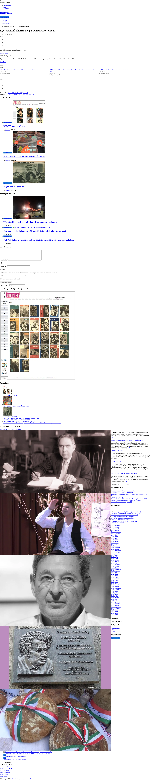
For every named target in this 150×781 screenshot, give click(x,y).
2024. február (114, 543)
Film (4, 7)
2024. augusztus (115, 533)
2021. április (114, 596)
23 (9, 772)
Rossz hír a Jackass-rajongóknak (120, 519)
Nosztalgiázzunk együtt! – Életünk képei (122, 492)
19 (2, 772)
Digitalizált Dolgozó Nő (13, 187)
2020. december (115, 602)
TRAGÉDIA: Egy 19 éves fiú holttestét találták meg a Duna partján (115, 69)
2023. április (114, 558)
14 (6, 770)
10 (11, 768)
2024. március (115, 541)
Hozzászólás (4, 260)
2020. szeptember (116, 607)
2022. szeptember (116, 569)
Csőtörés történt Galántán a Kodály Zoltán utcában (17, 419)
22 (8, 772)
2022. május (114, 575)
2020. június (114, 611)
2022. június (114, 574)
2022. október (115, 568)
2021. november (115, 585)
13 (4, 770)
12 (2, 770)
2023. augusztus (115, 552)
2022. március (115, 578)
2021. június (114, 593)
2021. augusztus (115, 589)
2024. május (114, 538)
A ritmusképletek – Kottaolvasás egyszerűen (123, 491)
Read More (3, 62)
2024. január (114, 544)
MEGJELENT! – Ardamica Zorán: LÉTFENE (24, 156)
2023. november (115, 547)
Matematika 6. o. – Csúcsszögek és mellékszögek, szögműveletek (129, 499)
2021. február (114, 599)
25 (1, 774)
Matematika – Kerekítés (117, 497)
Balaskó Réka (4, 53)
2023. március (115, 560)
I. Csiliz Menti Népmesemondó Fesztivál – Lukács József (127, 440)
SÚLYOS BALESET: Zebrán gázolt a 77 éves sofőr (20, 94)
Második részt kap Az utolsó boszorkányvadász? (124, 515)
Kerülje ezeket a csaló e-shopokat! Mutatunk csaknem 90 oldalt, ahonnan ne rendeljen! (27, 753)
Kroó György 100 (116, 461)
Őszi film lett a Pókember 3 (118, 522)
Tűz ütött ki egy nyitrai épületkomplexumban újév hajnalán (30, 222)
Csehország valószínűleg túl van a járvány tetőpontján (126, 513)
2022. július (114, 572)
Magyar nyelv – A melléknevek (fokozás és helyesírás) (126, 500)
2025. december (115, 525)
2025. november (115, 527)
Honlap (2, 269)
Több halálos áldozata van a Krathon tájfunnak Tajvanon (19, 421)
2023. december (115, 546)
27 (4, 774)
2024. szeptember (116, 532)
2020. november (115, 603)
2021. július (114, 591)
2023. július (114, 554)
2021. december (115, 583)
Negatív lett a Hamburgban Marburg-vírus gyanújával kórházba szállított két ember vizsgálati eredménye (32, 423)
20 (4, 772)
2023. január (114, 563)
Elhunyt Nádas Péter (116, 450)
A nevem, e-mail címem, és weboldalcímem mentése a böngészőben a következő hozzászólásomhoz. (29, 272)
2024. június (114, 536)
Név (1, 263)
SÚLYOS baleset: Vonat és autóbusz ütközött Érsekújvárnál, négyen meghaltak (38, 240)
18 (1, 772)
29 (8, 774)
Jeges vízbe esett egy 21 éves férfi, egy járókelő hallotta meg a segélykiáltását (19, 69)
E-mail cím (3, 266)
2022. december (115, 564)
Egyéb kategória (7, 5)
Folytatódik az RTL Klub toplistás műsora (122, 518)
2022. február (114, 580)
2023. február (114, 561)
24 (11, 772)
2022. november (115, 566)
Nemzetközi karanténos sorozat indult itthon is (123, 516)
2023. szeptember (116, 550)
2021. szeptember (116, 588)
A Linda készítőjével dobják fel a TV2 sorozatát (124, 521)
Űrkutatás (6, 8)
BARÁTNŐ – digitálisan (14, 126)
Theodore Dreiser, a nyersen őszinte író (10, 429)
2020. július (114, 610)
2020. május (114, 613)
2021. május (114, 594)
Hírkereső (13, 779)
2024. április (114, 539)
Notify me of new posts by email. (11, 279)
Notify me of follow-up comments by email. (14, 276)
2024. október (115, 530)
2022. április (114, 577)
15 (8, 770)
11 (1, 770)
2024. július (114, 535)
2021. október (115, 586)
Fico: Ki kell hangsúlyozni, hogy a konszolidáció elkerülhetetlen (21, 418)
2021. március (115, 597)
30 (9, 774)
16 (9, 770)
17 (11, 770)
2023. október (115, 549)
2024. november (115, 529)
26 (2, 774)
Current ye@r (4, 285)
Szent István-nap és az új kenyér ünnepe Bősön (124, 473)
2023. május (114, 557)
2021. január (114, 600)
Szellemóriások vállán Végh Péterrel (18, 93)
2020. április (114, 614)
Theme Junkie (28, 779)
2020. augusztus (115, 608)
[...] (112, 437)
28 (6, 774)
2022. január (114, 582)
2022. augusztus (115, 571)
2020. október (115, 605)
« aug (1, 776)
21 (6, 772)
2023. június (114, 555)
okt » (5, 776)
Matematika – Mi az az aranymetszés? (121, 502)
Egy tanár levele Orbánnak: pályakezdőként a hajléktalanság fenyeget (34, 231)
